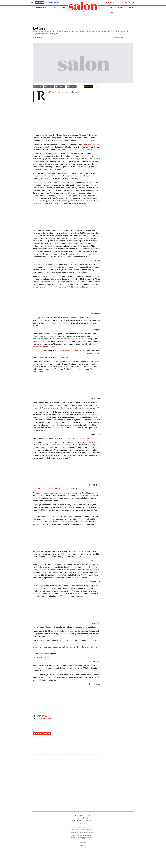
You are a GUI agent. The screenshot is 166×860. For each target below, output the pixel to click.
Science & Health (106, 7)
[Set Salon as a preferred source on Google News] (88, 86)
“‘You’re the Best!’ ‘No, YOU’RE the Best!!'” (54, 489)
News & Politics (39, 7)
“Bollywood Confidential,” (70, 351)
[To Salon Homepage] (83, 6)
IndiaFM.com (38, 347)
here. (47, 372)
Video (130, 7)
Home (74, 815)
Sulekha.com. (50, 347)
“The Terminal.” (64, 357)
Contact (76, 818)
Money (120, 7)
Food (64, 7)
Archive (88, 820)
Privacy (85, 818)
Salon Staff (38, 37)
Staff (89, 815)
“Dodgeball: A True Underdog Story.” (76, 438)
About (81, 815)
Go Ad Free (83, 823)
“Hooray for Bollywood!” (59, 92)
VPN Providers (83, 842)
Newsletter (110, 2)
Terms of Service (77, 820)
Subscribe (39, 2)
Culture (54, 7)
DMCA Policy (83, 845)
